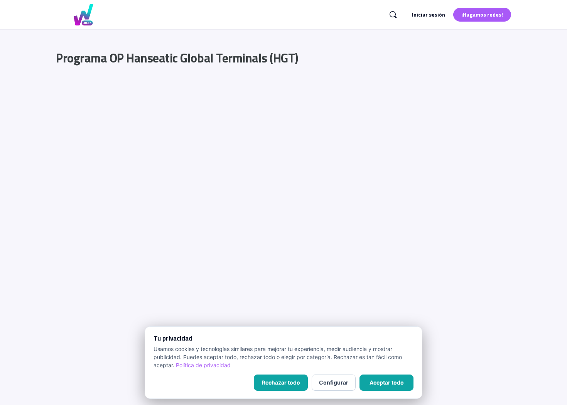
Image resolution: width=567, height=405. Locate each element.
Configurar (333, 382)
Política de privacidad (203, 365)
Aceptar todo (387, 382)
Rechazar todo (281, 382)
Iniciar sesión (428, 14)
